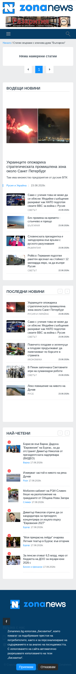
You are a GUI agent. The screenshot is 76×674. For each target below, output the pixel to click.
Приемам (26, 667)
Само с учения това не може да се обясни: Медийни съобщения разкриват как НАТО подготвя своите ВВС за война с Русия (48, 200)
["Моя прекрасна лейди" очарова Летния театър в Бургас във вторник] (13, 542)
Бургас (26, 527)
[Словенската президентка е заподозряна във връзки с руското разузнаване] (15, 241)
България (34, 225)
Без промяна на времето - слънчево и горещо (44, 219)
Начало (7, 42)
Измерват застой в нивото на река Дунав (44, 474)
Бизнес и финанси (32, 567)
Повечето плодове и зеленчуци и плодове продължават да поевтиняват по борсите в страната (48, 350)
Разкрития (34, 248)
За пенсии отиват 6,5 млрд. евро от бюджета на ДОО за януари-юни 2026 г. (45, 559)
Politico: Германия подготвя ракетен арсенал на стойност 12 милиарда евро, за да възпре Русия (48, 261)
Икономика (35, 359)
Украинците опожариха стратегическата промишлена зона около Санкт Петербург (36, 166)
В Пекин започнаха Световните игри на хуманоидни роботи (48, 369)
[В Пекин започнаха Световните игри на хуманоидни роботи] (15, 371)
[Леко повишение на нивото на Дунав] (15, 390)
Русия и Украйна (16, 185)
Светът (32, 210)
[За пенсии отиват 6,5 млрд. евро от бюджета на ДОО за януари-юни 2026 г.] (13, 560)
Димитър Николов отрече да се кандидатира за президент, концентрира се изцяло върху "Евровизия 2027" (43, 518)
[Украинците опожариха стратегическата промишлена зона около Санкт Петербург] (38, 125)
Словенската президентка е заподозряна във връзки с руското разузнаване (45, 240)
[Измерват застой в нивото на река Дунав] (13, 477)
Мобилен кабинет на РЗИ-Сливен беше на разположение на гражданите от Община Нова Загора (46, 494)
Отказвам (48, 667)
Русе (31, 394)
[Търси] (66, 34)
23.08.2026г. (38, 185)
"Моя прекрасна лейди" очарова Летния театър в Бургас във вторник (46, 539)
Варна (26, 462)
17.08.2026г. (36, 462)
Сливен (27, 502)
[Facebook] (6, 621)
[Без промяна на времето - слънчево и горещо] (15, 222)
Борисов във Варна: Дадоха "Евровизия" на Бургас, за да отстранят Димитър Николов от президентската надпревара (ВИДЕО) (43, 451)
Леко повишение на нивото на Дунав (46, 387)
